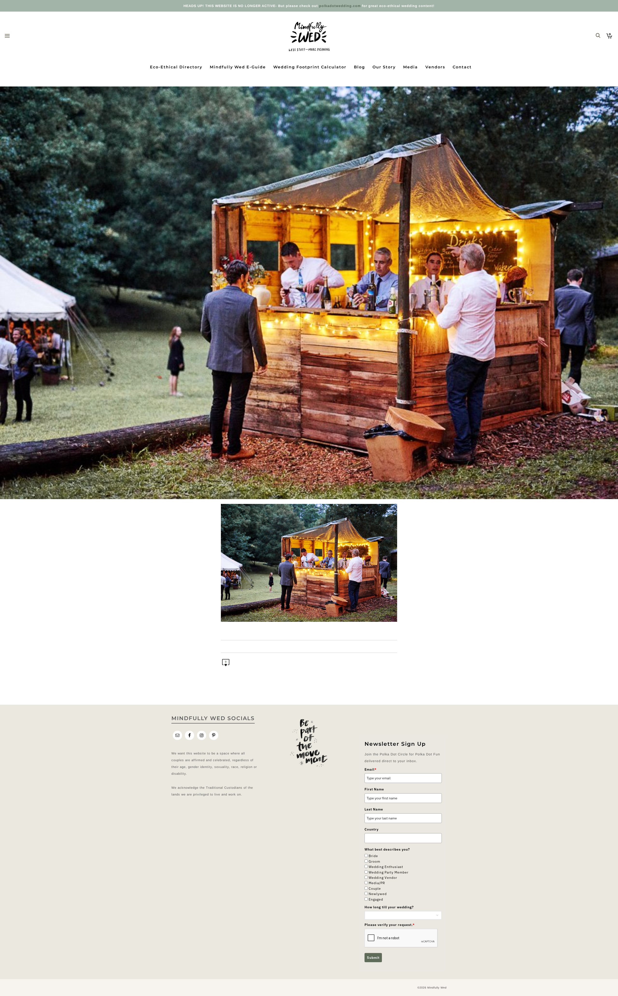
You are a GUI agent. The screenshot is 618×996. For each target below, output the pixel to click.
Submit (373, 957)
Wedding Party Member (388, 872)
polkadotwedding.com (340, 6)
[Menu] (7, 36)
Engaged (376, 899)
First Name (374, 789)
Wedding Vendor (383, 877)
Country (372, 829)
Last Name (374, 809)
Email (371, 769)
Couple (375, 888)
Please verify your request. (390, 925)
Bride (373, 856)
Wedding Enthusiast (386, 867)
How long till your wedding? (389, 907)
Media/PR (377, 883)
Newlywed (378, 894)
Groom (374, 861)
